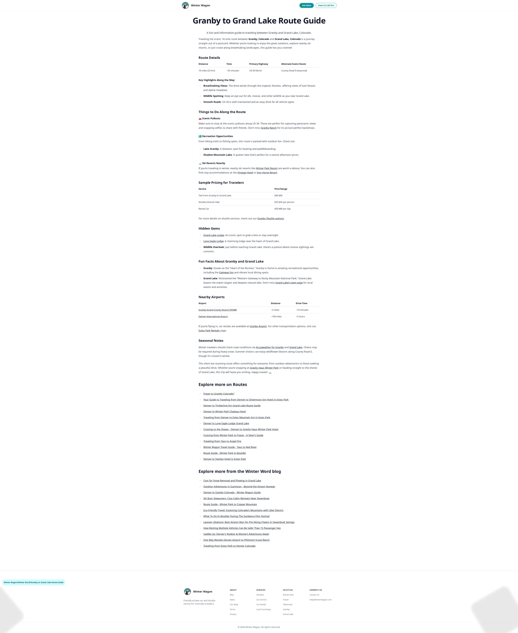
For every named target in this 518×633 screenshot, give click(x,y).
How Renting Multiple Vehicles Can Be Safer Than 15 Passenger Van (242, 528)
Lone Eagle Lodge (213, 241)
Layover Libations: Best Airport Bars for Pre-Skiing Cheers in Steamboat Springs (248, 522)
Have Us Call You (326, 5)
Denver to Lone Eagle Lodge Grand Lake (226, 423)
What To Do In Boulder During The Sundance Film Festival (236, 516)
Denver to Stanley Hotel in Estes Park (224, 459)
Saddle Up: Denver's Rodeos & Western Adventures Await (236, 534)
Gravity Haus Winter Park (264, 367)
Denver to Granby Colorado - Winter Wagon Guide (232, 492)
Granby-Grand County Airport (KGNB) (218, 309)
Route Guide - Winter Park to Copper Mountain (230, 504)
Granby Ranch (269, 127)
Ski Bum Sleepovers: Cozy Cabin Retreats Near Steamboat (236, 498)
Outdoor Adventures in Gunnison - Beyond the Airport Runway (239, 486)
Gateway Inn (226, 272)
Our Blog (234, 604)
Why (232, 594)
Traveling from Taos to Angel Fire (222, 441)
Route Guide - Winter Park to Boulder (224, 453)
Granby (286, 609)
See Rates (306, 5)
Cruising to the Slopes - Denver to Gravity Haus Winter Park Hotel (240, 429)
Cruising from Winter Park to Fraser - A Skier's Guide (233, 435)
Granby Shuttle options (270, 218)
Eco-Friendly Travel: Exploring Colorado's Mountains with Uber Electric (243, 510)
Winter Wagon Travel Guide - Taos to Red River (230, 447)
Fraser (286, 599)
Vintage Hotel (245, 172)
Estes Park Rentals (209, 330)
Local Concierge (263, 609)
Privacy (233, 614)
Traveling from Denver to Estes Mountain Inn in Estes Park (236, 417)
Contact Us (314, 594)
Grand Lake (295, 347)
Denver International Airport (213, 316)
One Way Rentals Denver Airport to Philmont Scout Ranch (236, 540)
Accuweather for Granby (270, 347)
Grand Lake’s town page (289, 282)
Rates (232, 599)
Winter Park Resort (267, 168)
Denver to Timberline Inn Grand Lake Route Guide (231, 405)
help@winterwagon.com (321, 599)
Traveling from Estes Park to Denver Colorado (229, 545)
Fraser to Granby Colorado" (218, 393)
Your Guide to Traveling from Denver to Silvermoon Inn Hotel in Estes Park (246, 399)
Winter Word (24, 582)
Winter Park (288, 594)
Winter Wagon (10, 582)
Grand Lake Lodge (213, 235)
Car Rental (261, 604)
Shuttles (260, 594)
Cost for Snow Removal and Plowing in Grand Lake (232, 480)
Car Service (261, 599)
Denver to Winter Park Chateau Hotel (224, 411)
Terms (232, 609)
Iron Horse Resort (267, 172)
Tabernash (288, 604)
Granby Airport (258, 326)
